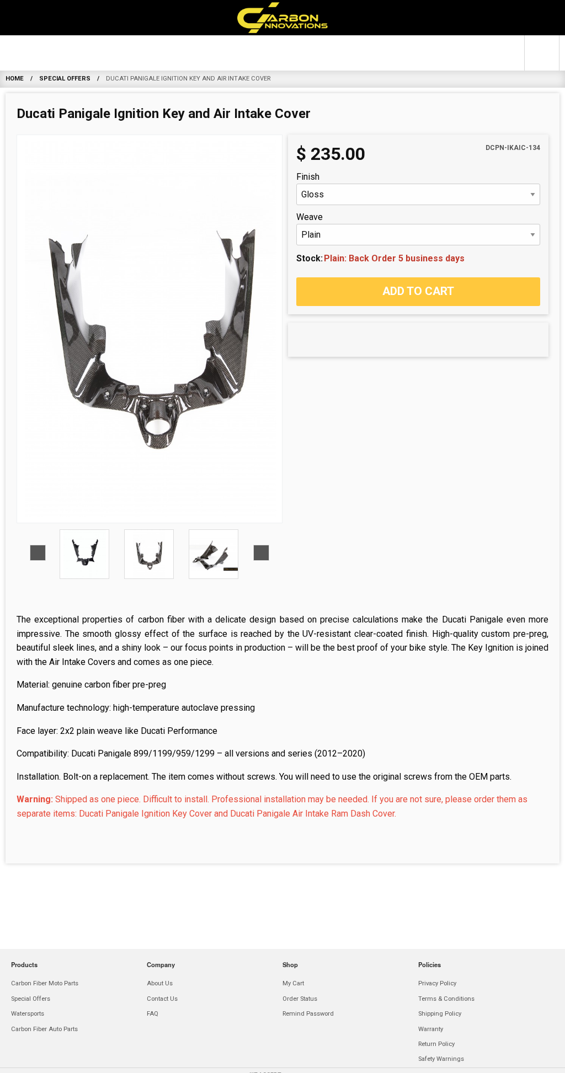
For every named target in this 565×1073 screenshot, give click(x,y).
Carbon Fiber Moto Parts (86, 52)
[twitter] (331, 1060)
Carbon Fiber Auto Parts (431, 52)
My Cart (293, 983)
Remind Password (308, 1013)
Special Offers (215, 52)
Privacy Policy (437, 983)
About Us (160, 983)
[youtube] (355, 1060)
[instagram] (282, 1060)
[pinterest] (307, 1060)
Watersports (307, 52)
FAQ (152, 1013)
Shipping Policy (439, 1013)
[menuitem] (87, 53)
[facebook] (258, 1060)
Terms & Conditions (446, 998)
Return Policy (436, 1044)
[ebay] (234, 1060)
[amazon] (210, 1060)
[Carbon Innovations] (282, 17)
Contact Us (162, 998)
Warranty (430, 1029)
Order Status (299, 998)
